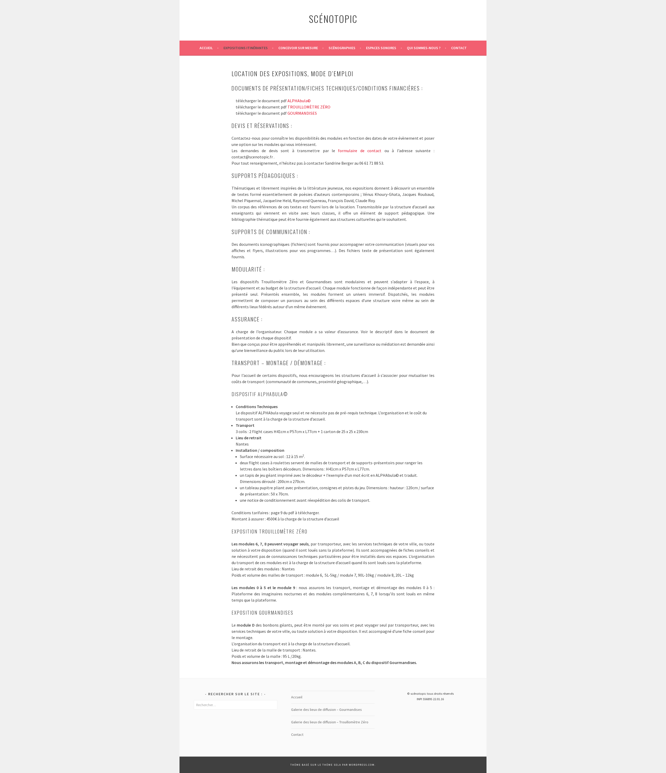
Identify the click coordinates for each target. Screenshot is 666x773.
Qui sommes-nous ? (423, 48)
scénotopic (333, 18)
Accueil (206, 48)
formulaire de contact (359, 150)
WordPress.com (362, 764)
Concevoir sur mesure (298, 48)
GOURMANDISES (302, 113)
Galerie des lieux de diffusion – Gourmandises (326, 709)
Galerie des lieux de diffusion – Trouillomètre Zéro (329, 722)
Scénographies (342, 48)
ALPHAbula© (299, 100)
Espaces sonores (381, 48)
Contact (459, 48)
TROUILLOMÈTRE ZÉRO (308, 106)
